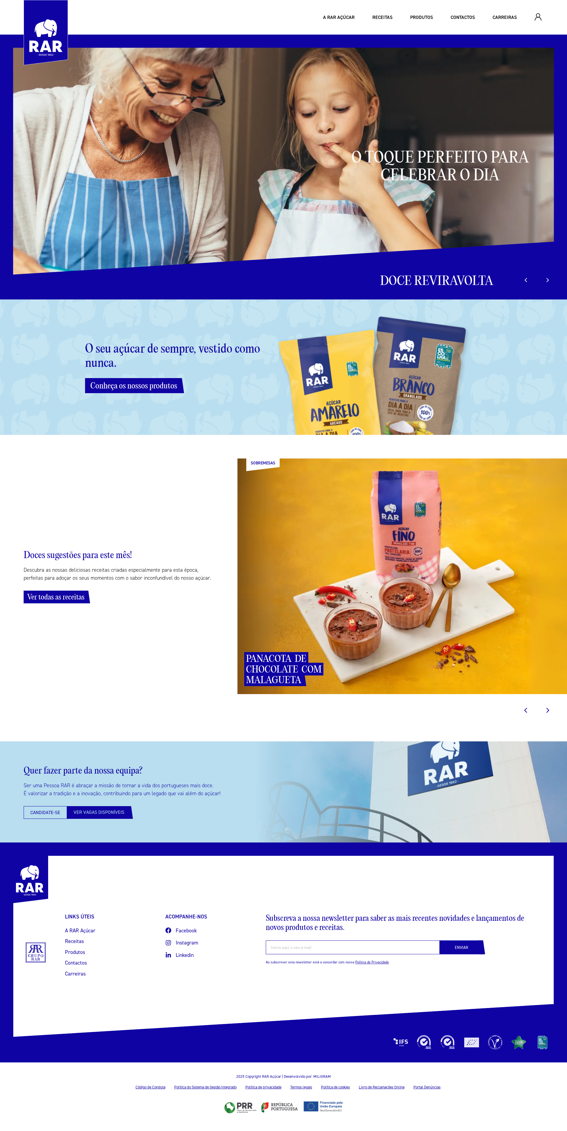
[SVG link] (35, 952)
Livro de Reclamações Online (382, 1087)
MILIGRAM (322, 1076)
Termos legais (301, 1087)
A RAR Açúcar (339, 17)
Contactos (463, 17)
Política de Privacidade (372, 962)
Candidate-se (45, 812)
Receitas (382, 17)
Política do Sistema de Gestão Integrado (205, 1087)
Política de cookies (335, 1087)
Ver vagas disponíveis (99, 812)
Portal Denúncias (427, 1087)
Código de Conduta (150, 1087)
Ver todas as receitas (55, 597)
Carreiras (505, 17)
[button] (547, 280)
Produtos (421, 17)
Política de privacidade (263, 1087)
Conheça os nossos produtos (133, 385)
